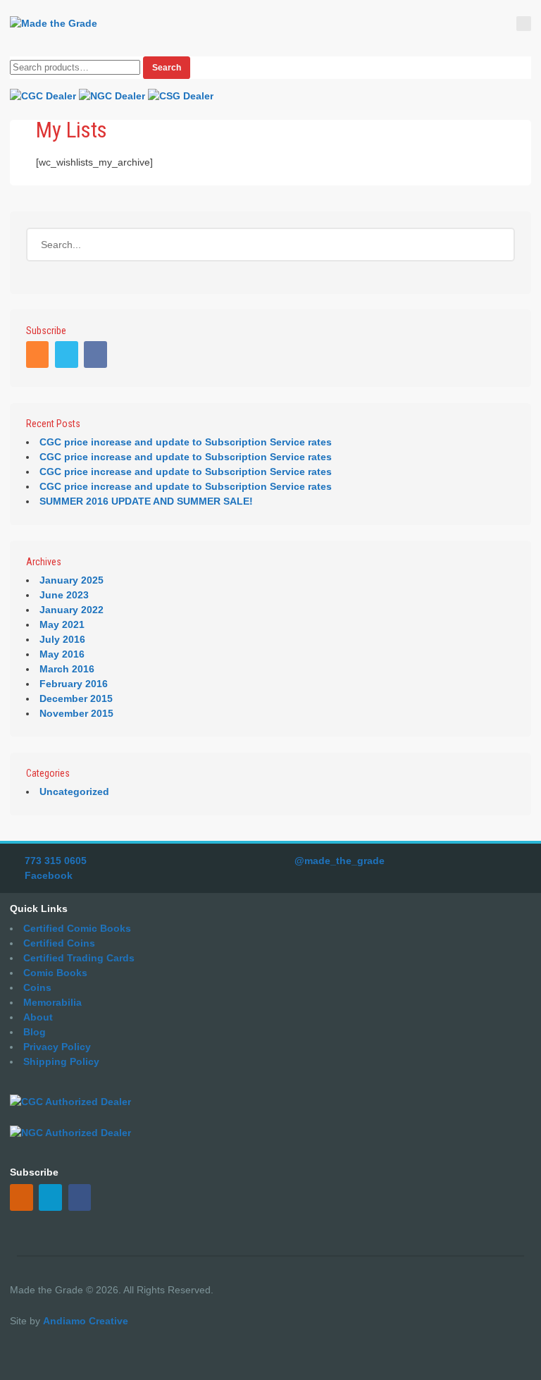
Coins (37, 987)
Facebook (49, 875)
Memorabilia (52, 1002)
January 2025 (71, 580)
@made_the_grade (339, 860)
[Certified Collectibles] (53, 23)
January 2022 (71, 609)
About (38, 1017)
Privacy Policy (57, 1046)
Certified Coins (59, 943)
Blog (34, 1031)
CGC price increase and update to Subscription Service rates (185, 442)
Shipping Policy (61, 1061)
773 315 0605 (56, 860)
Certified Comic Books (77, 928)
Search (166, 68)
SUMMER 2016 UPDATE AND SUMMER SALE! (146, 501)
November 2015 (76, 713)
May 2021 (62, 624)
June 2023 (64, 594)
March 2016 (66, 668)
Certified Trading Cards (79, 957)
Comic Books (55, 972)
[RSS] (39, 356)
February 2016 (73, 683)
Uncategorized (74, 791)
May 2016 (62, 654)
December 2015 (76, 698)
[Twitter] (68, 356)
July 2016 (62, 639)
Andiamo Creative (85, 1320)
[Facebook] (97, 356)
